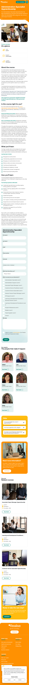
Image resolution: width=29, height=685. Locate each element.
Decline (20, 679)
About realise (18, 642)
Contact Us (14, 631)
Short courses (4, 661)
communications (16, 332)
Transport (3, 647)
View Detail (4, 369)
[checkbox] (14, 297)
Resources (3, 659)
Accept (9, 679)
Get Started (6, 470)
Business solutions (5, 649)
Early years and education (6, 642)
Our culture (18, 644)
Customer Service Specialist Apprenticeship (14, 568)
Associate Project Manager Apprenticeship (13, 502)
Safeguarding (18, 646)
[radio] (14, 280)
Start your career (5, 657)
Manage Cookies (14, 676)
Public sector (4, 646)
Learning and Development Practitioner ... (13, 535)
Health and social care (6, 644)
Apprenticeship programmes (7, 663)
